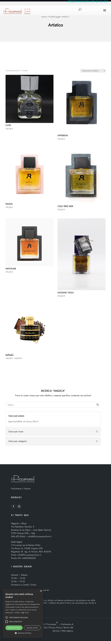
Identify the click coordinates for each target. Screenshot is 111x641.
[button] (6, 617)
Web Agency (67, 630)
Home (44, 16)
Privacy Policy (55, 627)
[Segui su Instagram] (19, 506)
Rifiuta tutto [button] (32, 628)
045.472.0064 (18, 536)
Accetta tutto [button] (14, 628)
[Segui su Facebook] (13, 506)
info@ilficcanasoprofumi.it (40, 536)
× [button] (41, 591)
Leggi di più (24, 612)
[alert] (23, 613)
